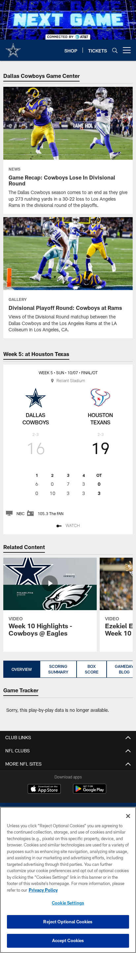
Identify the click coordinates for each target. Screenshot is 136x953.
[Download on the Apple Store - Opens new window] (44, 789)
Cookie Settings (68, 902)
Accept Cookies (68, 940)
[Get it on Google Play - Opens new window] (90, 792)
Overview (22, 669)
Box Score (91, 669)
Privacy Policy (43, 890)
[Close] (128, 816)
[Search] (115, 50)
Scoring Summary (58, 669)
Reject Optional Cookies (67, 921)
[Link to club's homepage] (13, 47)
